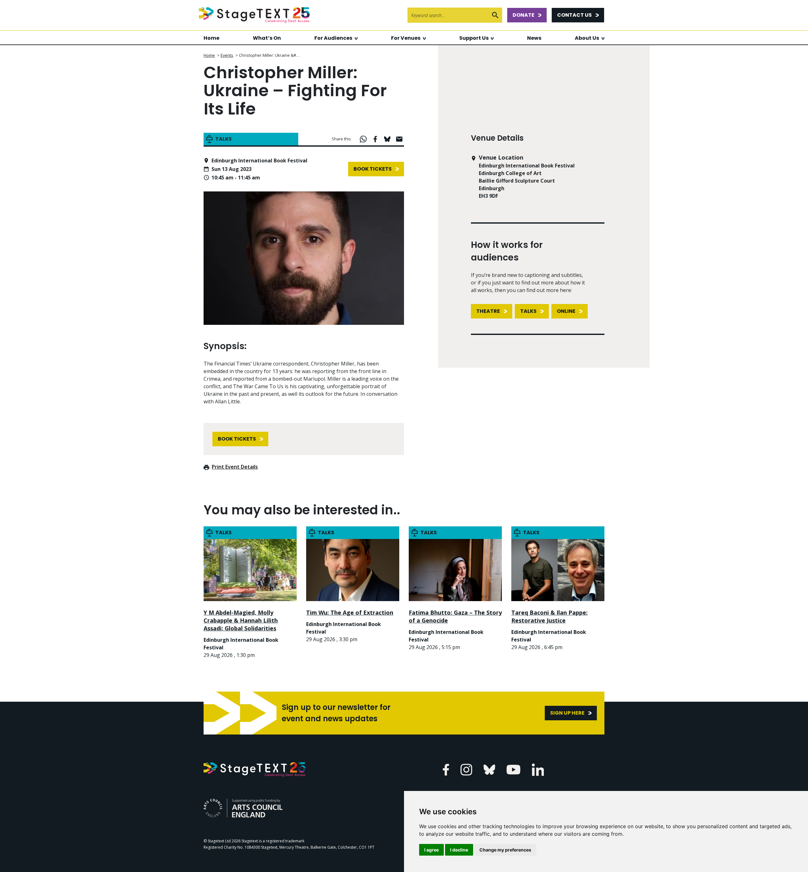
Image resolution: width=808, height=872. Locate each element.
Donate (523, 15)
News (534, 38)
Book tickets (373, 169)
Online (566, 311)
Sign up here (567, 713)
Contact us (574, 15)
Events (227, 55)
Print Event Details (235, 466)
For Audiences (333, 38)
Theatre (488, 311)
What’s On (267, 38)
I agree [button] (431, 849)
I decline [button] (459, 849)
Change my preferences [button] (505, 849)
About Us (587, 38)
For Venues (405, 38)
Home (211, 38)
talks (528, 311)
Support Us (474, 38)
